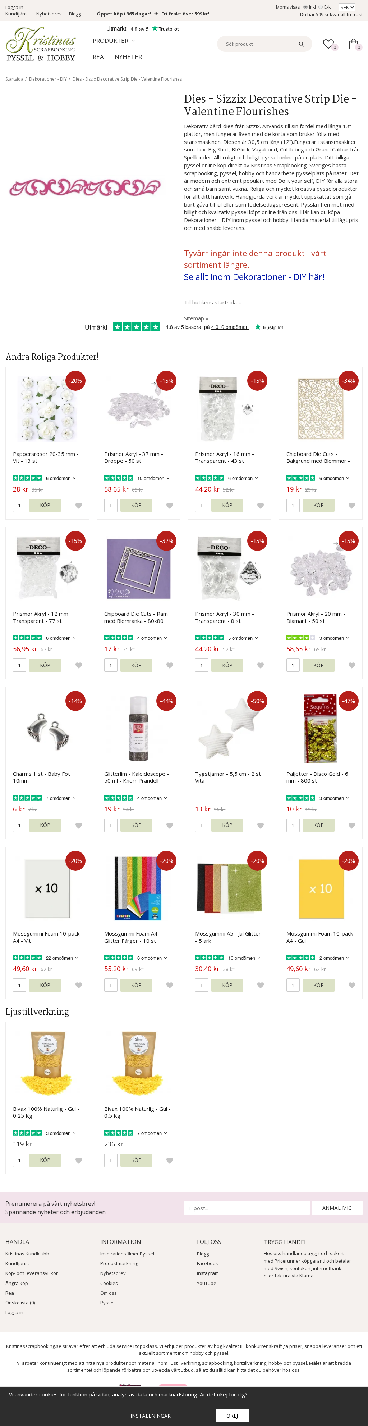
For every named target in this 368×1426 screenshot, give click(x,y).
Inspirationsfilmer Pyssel (127, 1253)
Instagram (208, 1273)
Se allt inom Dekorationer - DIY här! (254, 276)
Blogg (75, 13)
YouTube (206, 1283)
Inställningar (150, 1415)
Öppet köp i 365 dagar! (124, 13)
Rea (98, 57)
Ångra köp (16, 1283)
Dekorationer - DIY (48, 79)
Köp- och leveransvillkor (31, 1273)
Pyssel (107, 1302)
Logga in (14, 7)
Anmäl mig (337, 1207)
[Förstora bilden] (85, 186)
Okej (232, 1415)
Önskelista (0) (20, 1302)
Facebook (207, 1263)
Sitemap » (196, 318)
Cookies (109, 1283)
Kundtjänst (17, 13)
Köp (45, 505)
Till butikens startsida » (212, 302)
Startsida (14, 79)
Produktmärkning (119, 1263)
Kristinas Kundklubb (27, 1253)
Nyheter (128, 57)
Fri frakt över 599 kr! (185, 13)
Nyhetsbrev (49, 13)
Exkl (328, 7)
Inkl (312, 7)
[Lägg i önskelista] (78, 505)
